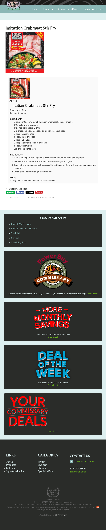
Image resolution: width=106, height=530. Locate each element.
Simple (45, 198)
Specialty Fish (18, 242)
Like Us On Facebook (84, 461)
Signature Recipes (16, 471)
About (9, 461)
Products (11, 464)
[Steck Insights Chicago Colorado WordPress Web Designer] (61, 515)
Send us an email (78, 471)
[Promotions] (53, 317)
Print (14, 101)
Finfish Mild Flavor (21, 223)
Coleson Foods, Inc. (13, 12)
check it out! (53, 431)
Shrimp (15, 237)
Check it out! (92, 293)
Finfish (41, 461)
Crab (28, 198)
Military (10, 467)
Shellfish (21, 198)
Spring (52, 198)
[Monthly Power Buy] (53, 271)
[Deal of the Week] (53, 364)
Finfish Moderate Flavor (24, 228)
